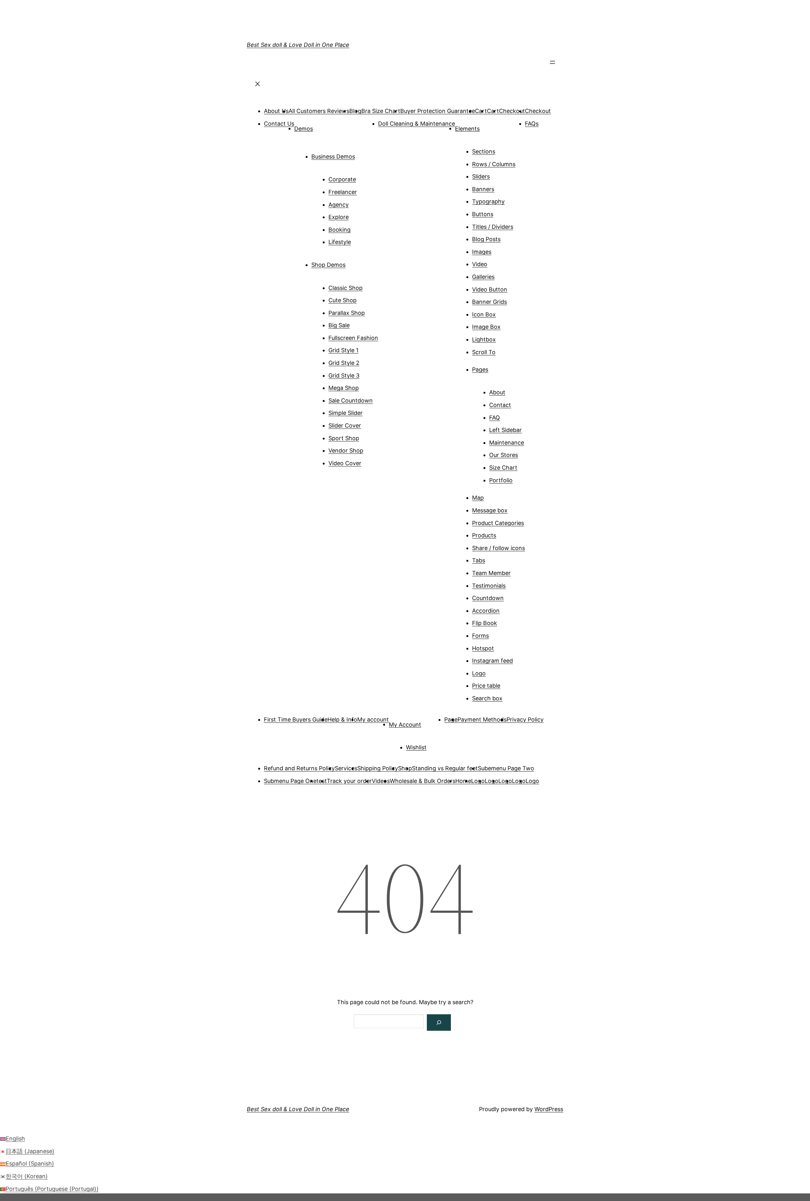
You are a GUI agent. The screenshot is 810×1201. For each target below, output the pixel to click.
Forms (480, 635)
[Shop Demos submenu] (354, 262)
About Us (276, 111)
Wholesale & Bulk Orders (422, 781)
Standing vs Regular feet (445, 768)
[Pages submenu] (497, 367)
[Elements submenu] (488, 126)
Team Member (491, 573)
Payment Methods (482, 719)
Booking (339, 229)
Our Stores (503, 455)
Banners (483, 189)
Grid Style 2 (343, 363)
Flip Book (484, 623)
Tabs (478, 560)
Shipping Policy (377, 768)
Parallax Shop (346, 313)
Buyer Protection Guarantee (437, 111)
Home (463, 781)
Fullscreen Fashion (353, 338)
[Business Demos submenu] (364, 154)
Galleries (483, 276)
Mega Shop (343, 388)
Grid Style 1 (343, 350)
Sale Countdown (350, 400)
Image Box (486, 326)
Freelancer (342, 192)
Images (481, 251)
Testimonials (489, 585)
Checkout (512, 111)
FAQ (494, 417)
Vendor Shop (345, 450)
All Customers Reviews (319, 111)
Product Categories (498, 523)
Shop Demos (328, 264)
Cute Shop (342, 300)
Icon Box (484, 314)
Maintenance (506, 442)
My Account (405, 724)
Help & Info (342, 719)
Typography (488, 201)
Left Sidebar (505, 430)
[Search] (439, 1022)
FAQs (532, 123)
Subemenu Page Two (506, 768)
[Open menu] (552, 64)
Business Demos (333, 156)
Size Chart (503, 467)
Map (478, 497)
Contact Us (279, 123)
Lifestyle (339, 242)
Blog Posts (486, 239)
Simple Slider (345, 413)
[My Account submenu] (430, 722)
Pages (480, 369)
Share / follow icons (498, 548)
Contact (500, 405)
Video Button (489, 289)
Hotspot (483, 648)
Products (484, 535)
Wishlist (416, 747)
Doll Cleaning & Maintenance (416, 123)
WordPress (548, 1109)
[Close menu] (257, 86)
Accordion (486, 610)
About (497, 392)
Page (451, 719)
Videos (381, 781)
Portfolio (501, 480)
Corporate (342, 179)
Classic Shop (345, 288)
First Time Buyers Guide (295, 719)
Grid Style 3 (343, 375)
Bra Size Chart (380, 111)
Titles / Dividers (492, 226)
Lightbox (484, 339)
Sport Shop (343, 438)
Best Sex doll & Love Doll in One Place (298, 44)
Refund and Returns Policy (299, 768)
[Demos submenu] (322, 126)
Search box (487, 698)
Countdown (488, 598)
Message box (490, 510)
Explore (338, 217)
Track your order (349, 781)
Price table (486, 685)
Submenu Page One (290, 781)
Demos (303, 128)
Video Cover (344, 463)
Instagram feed (492, 660)
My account (373, 719)
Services (346, 768)
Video (479, 264)
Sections (483, 151)
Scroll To (483, 352)
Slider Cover (344, 425)
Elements (467, 128)
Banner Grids (489, 301)
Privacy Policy (525, 719)
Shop (405, 768)
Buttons (482, 214)
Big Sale (339, 325)
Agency (338, 204)
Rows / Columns (493, 164)
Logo (479, 673)
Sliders (481, 176)
